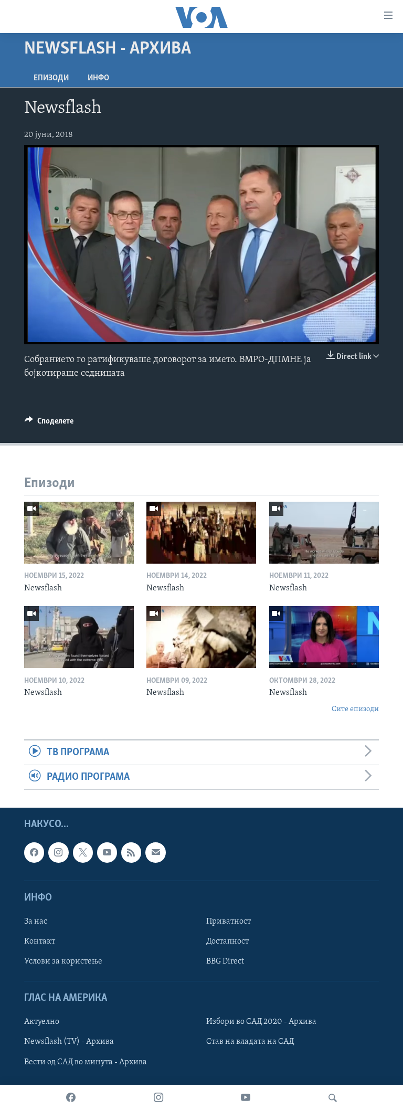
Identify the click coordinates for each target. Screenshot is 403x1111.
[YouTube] (245, 1098)
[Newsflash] (79, 533)
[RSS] (131, 853)
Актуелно (41, 1022)
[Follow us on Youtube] (107, 853)
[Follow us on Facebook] (34, 853)
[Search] (332, 1098)
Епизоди (51, 78)
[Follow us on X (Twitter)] (83, 853)
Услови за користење (63, 961)
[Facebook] (71, 1098)
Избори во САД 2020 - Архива (261, 1022)
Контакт (39, 941)
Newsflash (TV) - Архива (69, 1042)
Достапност (227, 941)
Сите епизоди (355, 709)
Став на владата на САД (250, 1042)
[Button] (49, 423)
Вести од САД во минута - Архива (85, 1062)
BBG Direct (225, 961)
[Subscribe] (155, 853)
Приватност (228, 921)
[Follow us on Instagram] (58, 853)
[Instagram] (158, 1098)
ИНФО (98, 78)
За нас (35, 921)
